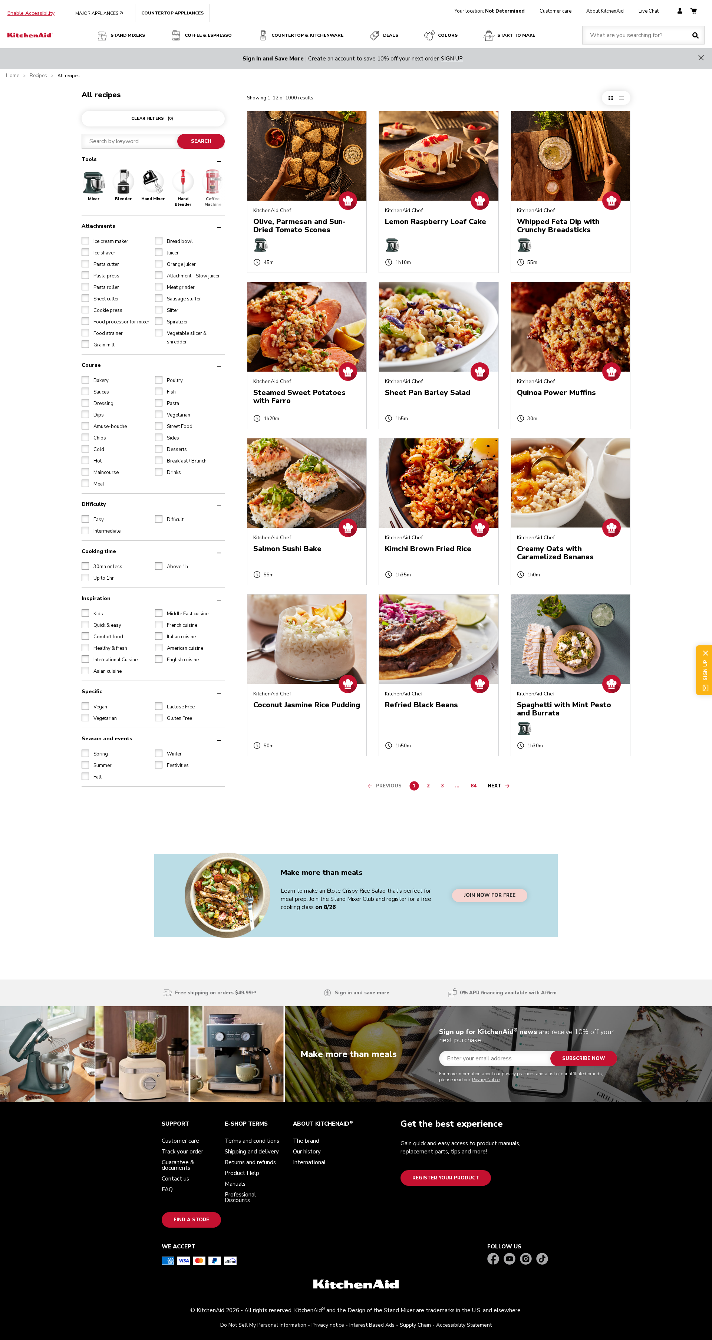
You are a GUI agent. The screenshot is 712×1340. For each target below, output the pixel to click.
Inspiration (96, 598)
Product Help (242, 1173)
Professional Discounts (240, 1197)
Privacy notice (328, 1325)
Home (12, 75)
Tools (89, 159)
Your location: (490, 11)
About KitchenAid (605, 11)
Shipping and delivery (252, 1151)
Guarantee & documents (178, 1165)
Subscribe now (583, 1058)
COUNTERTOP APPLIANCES (172, 13)
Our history (307, 1151)
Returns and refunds (250, 1162)
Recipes (38, 75)
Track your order (182, 1151)
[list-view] (621, 98)
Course (91, 364)
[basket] (693, 11)
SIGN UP (452, 58)
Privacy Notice (486, 1080)
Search (201, 141)
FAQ (167, 1189)
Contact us (175, 1178)
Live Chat (649, 11)
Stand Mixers (128, 35)
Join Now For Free (489, 895)
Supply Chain (415, 1325)
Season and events (107, 738)
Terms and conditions (252, 1141)
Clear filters (152, 118)
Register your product (445, 1178)
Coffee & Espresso (208, 35)
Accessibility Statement (464, 1325)
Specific (92, 691)
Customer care (555, 11)
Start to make (516, 35)
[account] (680, 11)
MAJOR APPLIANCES (99, 13)
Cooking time (99, 550)
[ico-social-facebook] (493, 1259)
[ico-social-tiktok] (542, 1259)
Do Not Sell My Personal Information (263, 1325)
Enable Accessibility (31, 13)
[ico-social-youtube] (509, 1259)
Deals (390, 35)
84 (475, 787)
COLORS (448, 35)
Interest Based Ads (372, 1325)
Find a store (191, 1219)
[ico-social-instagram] (525, 1259)
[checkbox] (85, 240)
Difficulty (94, 503)
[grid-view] (611, 98)
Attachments (98, 225)
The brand (306, 1141)
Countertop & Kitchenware (307, 35)
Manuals (235, 1184)
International (309, 1162)
